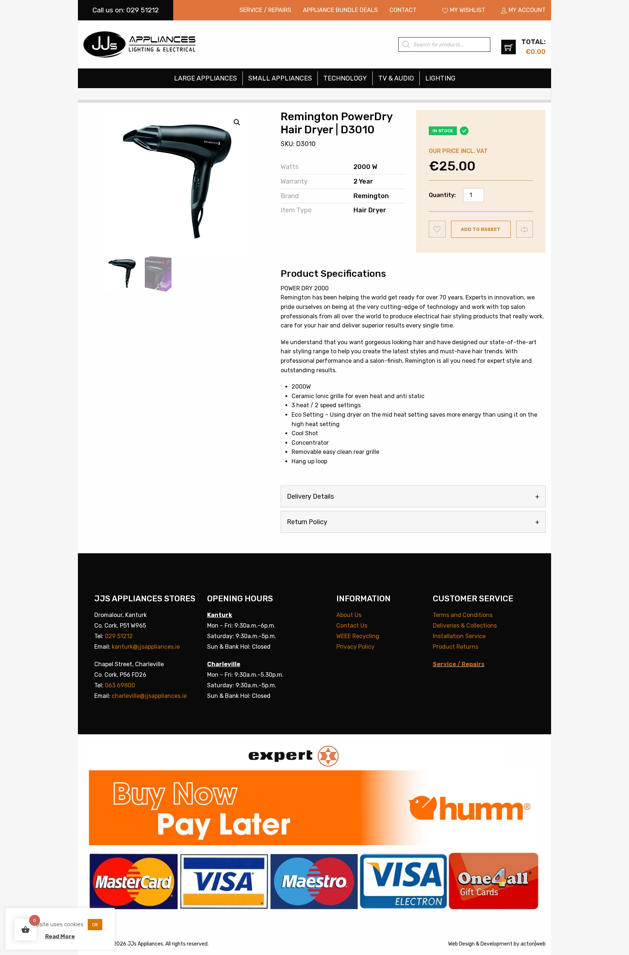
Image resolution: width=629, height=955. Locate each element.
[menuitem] (265, 10)
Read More (60, 936)
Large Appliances (205, 78)
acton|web (533, 944)
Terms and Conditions (462, 615)
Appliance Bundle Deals (340, 10)
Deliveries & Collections (465, 625)
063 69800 (120, 685)
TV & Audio (396, 78)
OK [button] (95, 924)
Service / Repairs (265, 10)
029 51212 (119, 636)
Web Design (461, 944)
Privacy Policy (355, 646)
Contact (402, 10)
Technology (345, 78)
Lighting (440, 78)
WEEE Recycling (357, 636)
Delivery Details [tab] (310, 496)
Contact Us (351, 625)
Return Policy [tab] (307, 522)
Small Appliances (280, 78)
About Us (348, 615)
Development (496, 944)
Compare (525, 228)
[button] (237, 122)
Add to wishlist (437, 229)
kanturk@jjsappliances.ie (146, 646)
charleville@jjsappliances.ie (149, 695)
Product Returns (455, 646)
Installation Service (459, 636)
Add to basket (481, 229)
